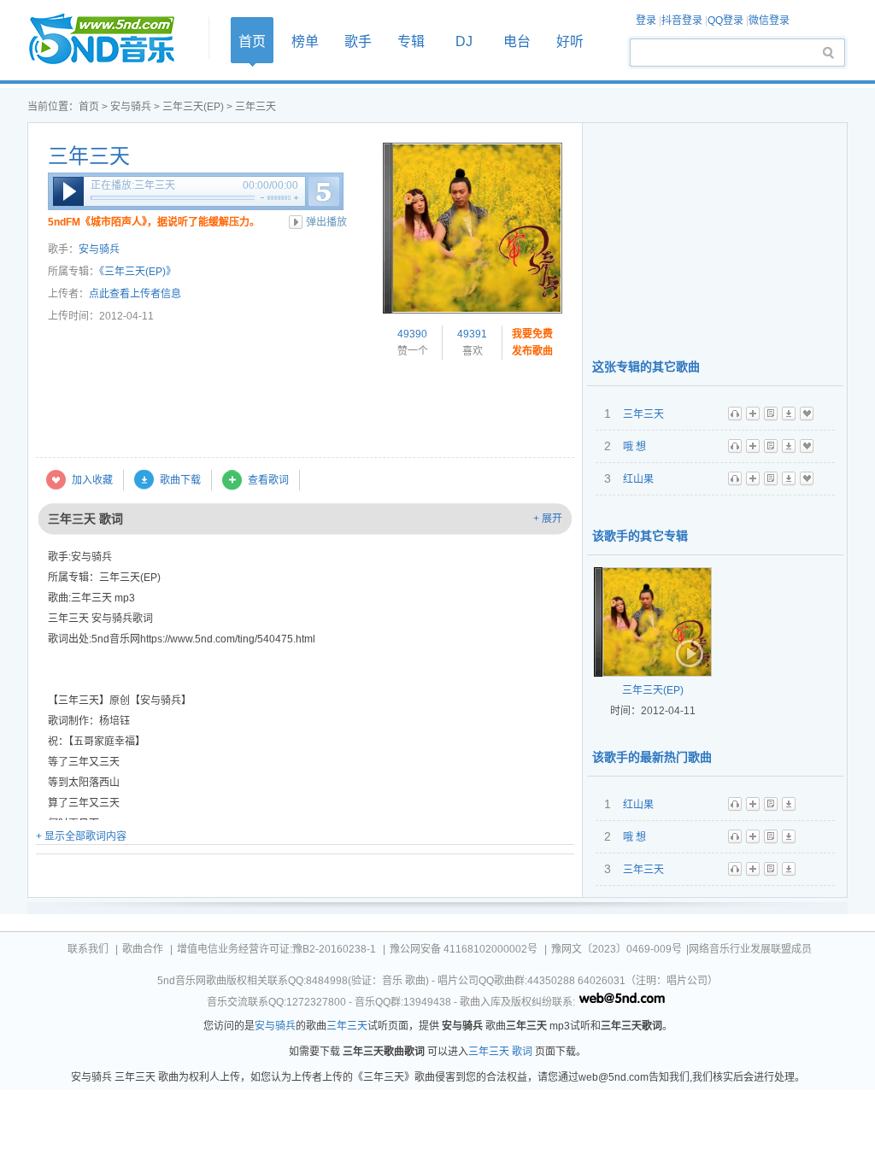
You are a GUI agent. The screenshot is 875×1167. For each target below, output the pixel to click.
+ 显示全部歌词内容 (81, 836)
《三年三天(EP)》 (137, 272)
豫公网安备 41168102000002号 (463, 949)
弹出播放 (326, 222)
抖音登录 (681, 20)
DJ (464, 41)
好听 (570, 41)
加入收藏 (92, 480)
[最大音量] (296, 198)
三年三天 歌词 (500, 1052)
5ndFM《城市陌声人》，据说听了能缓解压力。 (154, 222)
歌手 (358, 41)
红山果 (638, 479)
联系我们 (88, 949)
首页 (112, 40)
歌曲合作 (142, 949)
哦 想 (634, 447)
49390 (412, 334)
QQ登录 (725, 20)
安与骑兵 (130, 107)
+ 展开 (547, 519)
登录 (646, 20)
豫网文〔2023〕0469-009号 (616, 949)
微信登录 (769, 20)
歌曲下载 (180, 480)
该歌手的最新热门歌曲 (652, 757)
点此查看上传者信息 (135, 294)
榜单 (305, 41)
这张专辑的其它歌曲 (646, 366)
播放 (68, 191)
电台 (517, 41)
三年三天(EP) (193, 107)
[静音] (262, 198)
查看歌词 (268, 480)
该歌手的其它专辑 (640, 535)
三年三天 (89, 156)
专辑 (411, 41)
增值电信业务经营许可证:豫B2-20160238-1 (276, 949)
